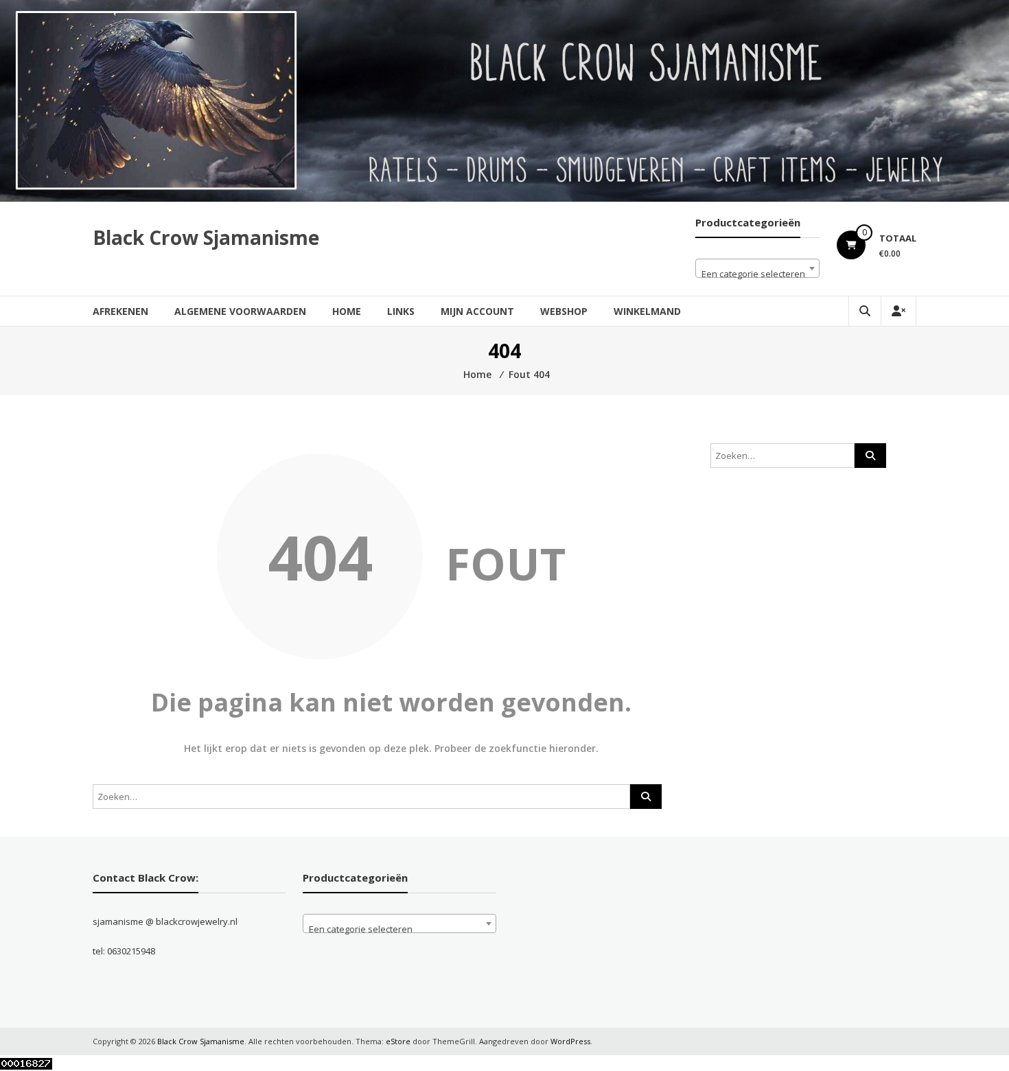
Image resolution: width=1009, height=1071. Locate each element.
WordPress (570, 1041)
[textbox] (757, 273)
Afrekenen (120, 311)
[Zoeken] (646, 796)
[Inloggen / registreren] (898, 311)
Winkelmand (647, 311)
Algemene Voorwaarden (240, 311)
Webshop (564, 311)
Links (401, 311)
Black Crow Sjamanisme (206, 237)
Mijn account (477, 311)
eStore (398, 1041)
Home (346, 311)
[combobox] (757, 268)
